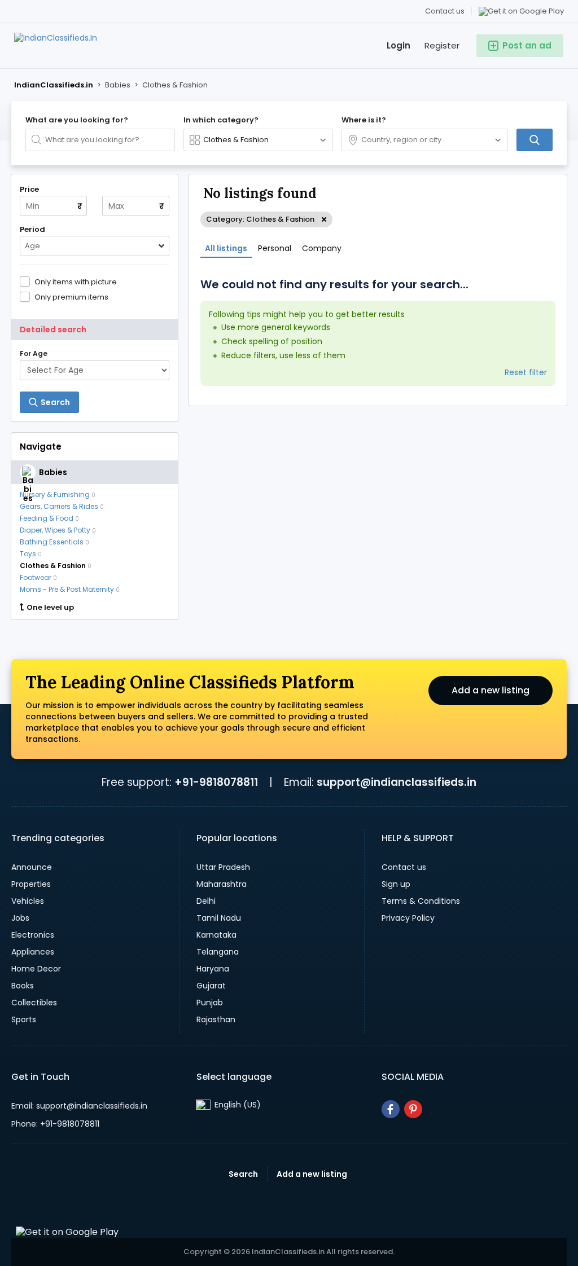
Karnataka (216, 934)
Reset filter (526, 372)
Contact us (445, 11)
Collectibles (34, 1002)
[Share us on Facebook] (391, 1109)
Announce (31, 867)
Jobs (20, 918)
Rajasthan (215, 1019)
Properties (31, 884)
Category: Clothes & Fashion (260, 219)
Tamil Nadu (218, 918)
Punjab (209, 1002)
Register (441, 45)
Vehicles (27, 901)
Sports (23, 1019)
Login (398, 45)
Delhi (206, 901)
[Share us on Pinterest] (413, 1109)
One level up (50, 607)
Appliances (32, 951)
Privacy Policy (408, 918)
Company (321, 248)
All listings (226, 248)
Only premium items (71, 297)
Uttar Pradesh (223, 867)
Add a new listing (490, 690)
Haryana (212, 968)
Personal (274, 248)
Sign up (396, 884)
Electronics (32, 934)
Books (22, 985)
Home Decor (36, 968)
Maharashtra (221, 884)
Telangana (217, 951)
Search (243, 1174)
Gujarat (211, 985)
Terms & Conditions (421, 901)
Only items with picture (75, 281)
